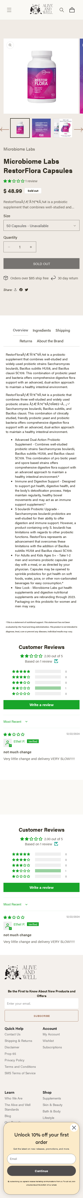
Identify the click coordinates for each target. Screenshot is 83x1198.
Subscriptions (52, 1047)
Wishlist (48, 1040)
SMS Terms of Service (20, 1073)
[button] (9, 10)
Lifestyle (48, 1117)
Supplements (52, 1098)
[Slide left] (4, 129)
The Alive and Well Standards (17, 1107)
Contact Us (13, 1034)
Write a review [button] (42, 704)
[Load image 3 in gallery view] (62, 128)
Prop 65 (10, 1053)
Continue (41, 1171)
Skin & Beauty (52, 1104)
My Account (51, 1034)
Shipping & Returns (18, 1040)
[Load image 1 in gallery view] (20, 128)
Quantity (10, 237)
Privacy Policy (14, 1060)
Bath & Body (52, 1111)
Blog (8, 1115)
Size (6, 215)
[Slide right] (78, 129)
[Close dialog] (74, 1127)
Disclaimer (12, 1047)
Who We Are (13, 1098)
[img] (13, 734)
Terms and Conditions (20, 1066)
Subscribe (42, 1016)
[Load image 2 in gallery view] (41, 128)
